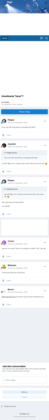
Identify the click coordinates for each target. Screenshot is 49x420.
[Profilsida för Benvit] (4, 291)
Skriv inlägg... (11, 380)
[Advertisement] (24, 67)
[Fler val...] (45, 121)
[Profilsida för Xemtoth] (4, 145)
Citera (9, 135)
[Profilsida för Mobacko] (4, 266)
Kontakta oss (24, 414)
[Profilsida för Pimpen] (4, 121)
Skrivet (17, 122)
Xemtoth (12, 144)
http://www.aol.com (9, 297)
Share (25, 392)
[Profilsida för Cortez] (4, 242)
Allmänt (19, 104)
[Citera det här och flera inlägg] (3, 135)
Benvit (11, 289)
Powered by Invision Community (24, 416)
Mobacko (12, 265)
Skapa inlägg (24, 112)
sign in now (6, 371)
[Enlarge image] (46, 163)
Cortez (11, 241)
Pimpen (6, 102)
